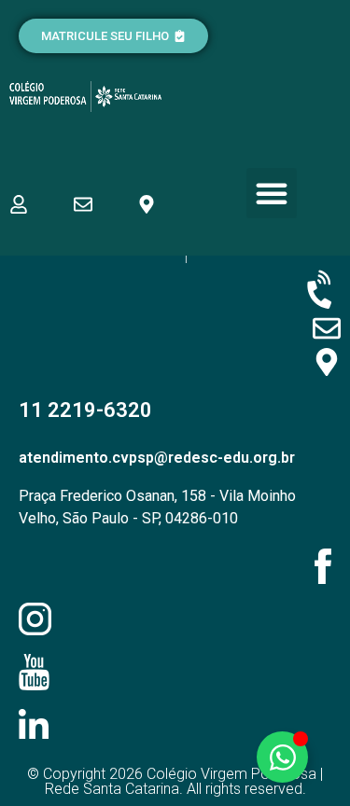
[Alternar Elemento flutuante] (282, 757)
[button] (271, 193)
